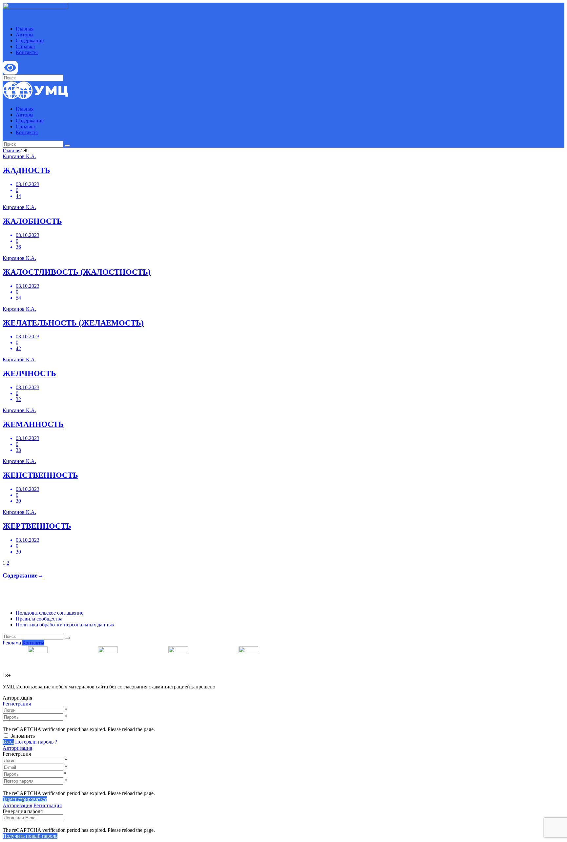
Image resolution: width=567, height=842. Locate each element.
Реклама (12, 642)
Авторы (24, 34)
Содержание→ (23, 575)
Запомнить (22, 736)
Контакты (27, 52)
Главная (24, 29)
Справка (25, 46)
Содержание (30, 40)
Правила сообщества (39, 618)
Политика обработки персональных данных (65, 624)
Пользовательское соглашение (49, 613)
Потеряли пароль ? (36, 742)
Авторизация (17, 748)
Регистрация (17, 703)
